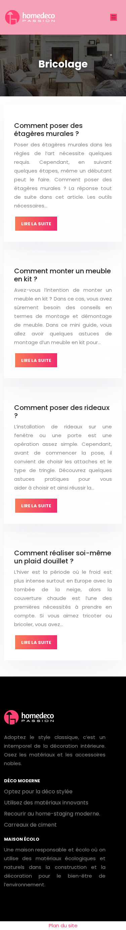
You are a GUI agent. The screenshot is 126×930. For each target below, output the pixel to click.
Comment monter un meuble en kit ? (62, 275)
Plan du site (63, 925)
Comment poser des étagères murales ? (48, 129)
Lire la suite (36, 224)
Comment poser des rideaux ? (62, 411)
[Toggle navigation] (113, 17)
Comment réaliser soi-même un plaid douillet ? (62, 557)
